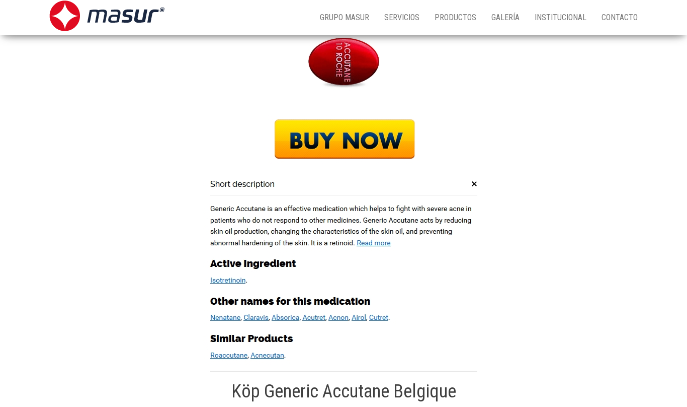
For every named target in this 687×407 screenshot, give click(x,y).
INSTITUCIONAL (560, 17)
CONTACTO (620, 17)
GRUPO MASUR (344, 17)
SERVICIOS (401, 17)
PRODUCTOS (455, 17)
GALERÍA (505, 17)
